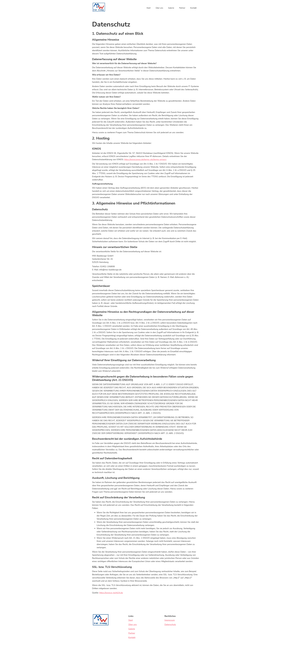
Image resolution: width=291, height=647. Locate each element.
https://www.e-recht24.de (111, 592)
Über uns (159, 8)
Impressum (169, 620)
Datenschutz (170, 624)
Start (149, 8)
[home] (98, 7)
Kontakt (193, 8)
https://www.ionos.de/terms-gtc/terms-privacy (145, 159)
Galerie (171, 8)
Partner (182, 8)
